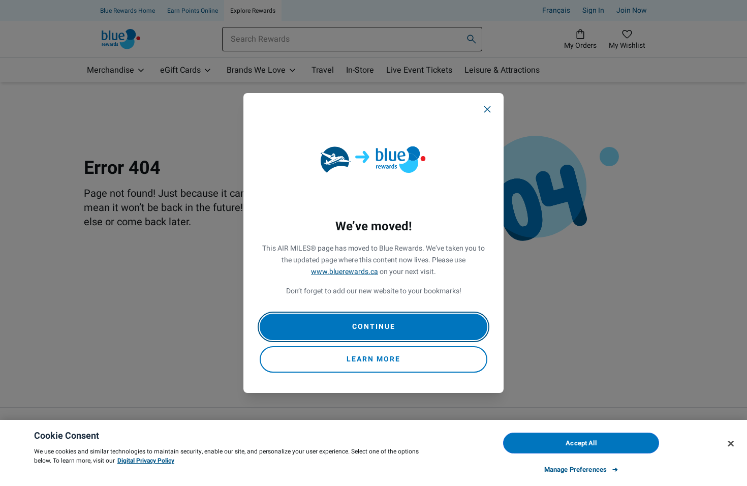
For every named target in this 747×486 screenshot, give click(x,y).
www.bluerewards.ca (344, 271)
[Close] (487, 109)
